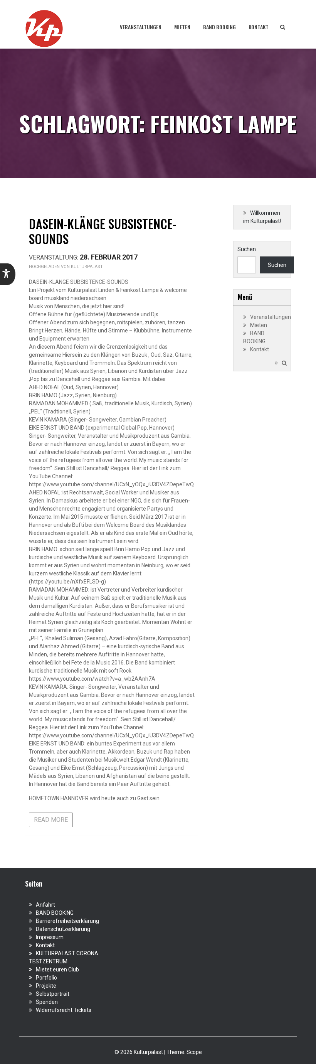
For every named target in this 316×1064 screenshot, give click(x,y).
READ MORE (51, 819)
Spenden (47, 1002)
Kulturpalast (87, 266)
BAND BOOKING (219, 27)
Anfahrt (45, 905)
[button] (7, 274)
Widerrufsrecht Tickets (63, 1010)
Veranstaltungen (140, 27)
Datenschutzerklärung (63, 929)
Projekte (46, 986)
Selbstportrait (52, 994)
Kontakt (259, 27)
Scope (194, 1052)
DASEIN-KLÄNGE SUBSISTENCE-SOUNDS (102, 230)
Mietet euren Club (57, 969)
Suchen (246, 249)
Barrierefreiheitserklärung (67, 921)
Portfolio (46, 978)
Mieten (182, 27)
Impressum (50, 937)
